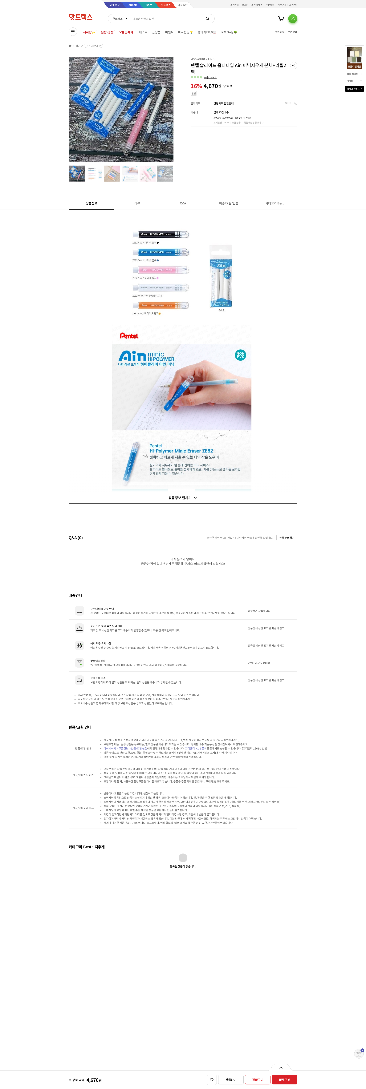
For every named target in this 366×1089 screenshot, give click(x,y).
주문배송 (270, 4)
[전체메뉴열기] (73, 31)
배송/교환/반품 (228, 203)
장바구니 (257, 1079)
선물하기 (231, 1079)
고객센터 (293, 4)
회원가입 (234, 4)
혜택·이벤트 (352, 74)
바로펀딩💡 (185, 32)
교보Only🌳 (229, 32)
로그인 (245, 4)
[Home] (70, 45)
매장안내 (282, 4)
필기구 (79, 46)
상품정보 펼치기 (180, 497)
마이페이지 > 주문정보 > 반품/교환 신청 (125, 748)
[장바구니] (281, 18)
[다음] (174, 111)
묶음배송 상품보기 (252, 122)
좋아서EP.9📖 (207, 32)
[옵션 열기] (281, 1067)
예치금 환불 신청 (354, 88)
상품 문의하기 (287, 538)
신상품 (156, 32)
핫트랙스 (117, 19)
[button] (293, 65)
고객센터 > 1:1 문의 (195, 748)
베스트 (143, 32)
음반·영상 (107, 32)
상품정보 (91, 203)
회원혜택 (255, 4)
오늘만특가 (126, 32)
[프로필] (292, 18)
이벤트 (169, 32)
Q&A (183, 203)
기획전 (350, 80)
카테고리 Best (274, 203)
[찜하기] (212, 1080)
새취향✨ (89, 32)
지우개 (95, 46)
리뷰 (137, 203)
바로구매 (284, 1079)
